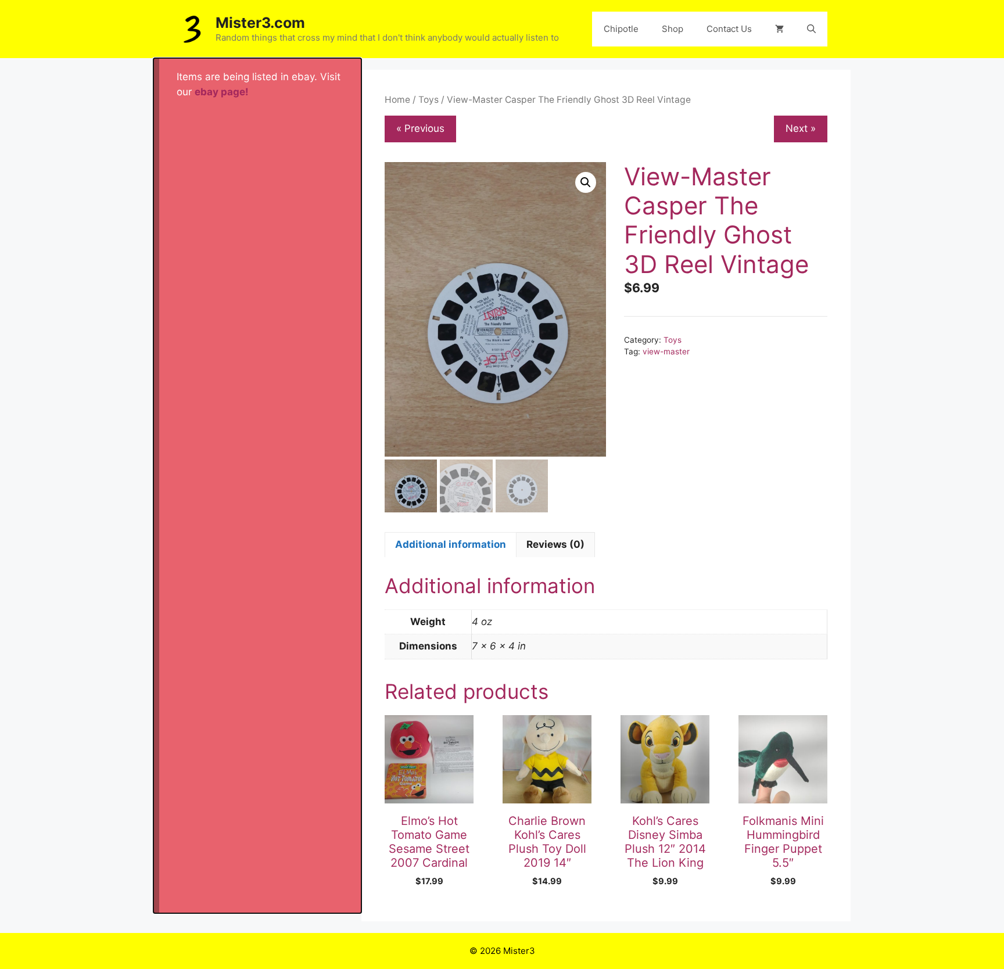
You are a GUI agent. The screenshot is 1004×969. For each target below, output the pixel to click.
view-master (666, 351)
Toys (428, 99)
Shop (672, 28)
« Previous (420, 128)
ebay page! (222, 92)
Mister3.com (260, 22)
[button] (585, 182)
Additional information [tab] (450, 544)
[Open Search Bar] (811, 29)
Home (397, 99)
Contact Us (729, 28)
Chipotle (621, 28)
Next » (801, 128)
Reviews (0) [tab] (555, 544)
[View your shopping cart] (779, 29)
